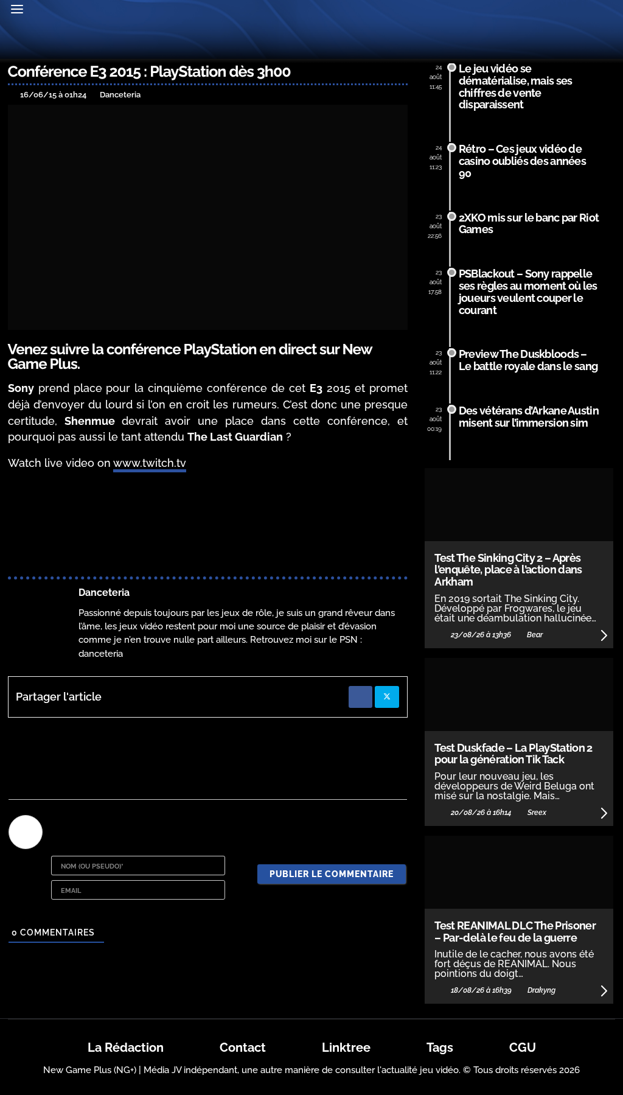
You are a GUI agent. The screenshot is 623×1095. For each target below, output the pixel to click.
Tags (439, 1047)
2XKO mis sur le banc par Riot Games (529, 223)
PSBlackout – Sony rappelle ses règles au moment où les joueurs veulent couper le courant (528, 291)
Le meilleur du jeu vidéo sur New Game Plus (311, 41)
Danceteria (104, 592)
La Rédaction (126, 1047)
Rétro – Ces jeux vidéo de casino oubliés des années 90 (522, 161)
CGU (522, 1047)
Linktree (346, 1047)
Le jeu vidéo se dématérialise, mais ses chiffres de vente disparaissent (515, 86)
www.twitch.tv (149, 463)
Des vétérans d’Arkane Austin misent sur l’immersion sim (529, 416)
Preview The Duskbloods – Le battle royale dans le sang (528, 360)
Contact (243, 1047)
